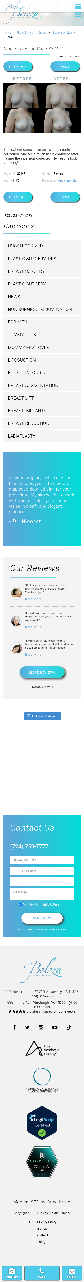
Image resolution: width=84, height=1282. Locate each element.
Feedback (42, 1235)
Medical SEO (26, 1202)
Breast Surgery (26, 271)
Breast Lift (21, 398)
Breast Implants (27, 410)
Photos (12, 1277)
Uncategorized (25, 246)
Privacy (53, 929)
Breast (42, 32)
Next (65, 66)
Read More (33, 599)
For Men (17, 322)
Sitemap (42, 1228)
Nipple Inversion (62, 32)
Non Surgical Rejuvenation (40, 309)
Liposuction (22, 360)
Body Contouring (28, 372)
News (14, 297)
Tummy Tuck (22, 334)
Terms (63, 929)
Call (42, 1277)
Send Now (42, 918)
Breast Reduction (28, 423)
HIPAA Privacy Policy (42, 1222)
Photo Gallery (24, 32)
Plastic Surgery (27, 284)
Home (7, 32)
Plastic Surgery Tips (32, 258)
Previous (17, 66)
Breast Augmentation (33, 385)
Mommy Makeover (28, 347)
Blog (42, 1241)
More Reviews (42, 672)
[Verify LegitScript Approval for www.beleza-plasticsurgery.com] (42, 1119)
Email (72, 1277)
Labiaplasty (21, 436)
